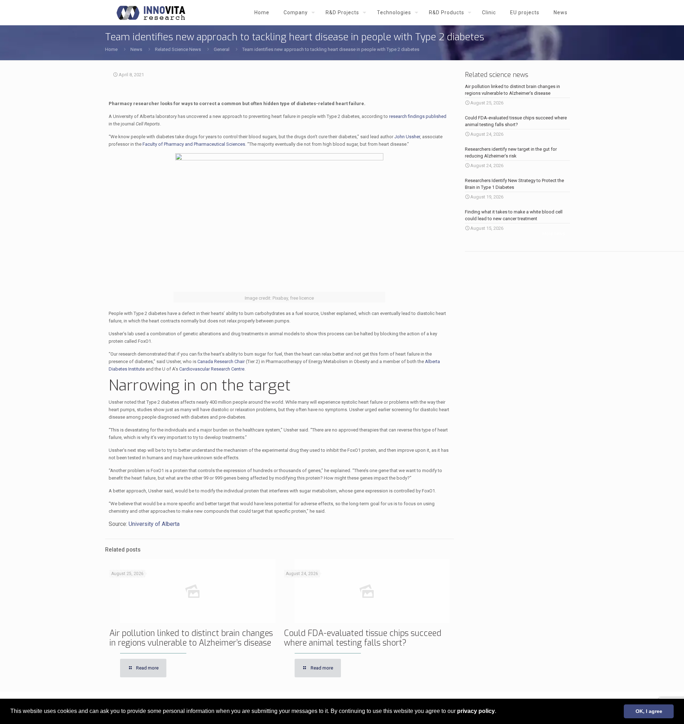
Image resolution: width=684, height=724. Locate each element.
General (221, 49)
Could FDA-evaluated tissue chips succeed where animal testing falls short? (362, 638)
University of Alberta (154, 524)
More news (553, 233)
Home (111, 49)
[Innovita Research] (150, 12)
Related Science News (178, 49)
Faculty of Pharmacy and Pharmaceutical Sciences (193, 144)
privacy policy (476, 711)
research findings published (417, 116)
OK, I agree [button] (649, 711)
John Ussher (407, 136)
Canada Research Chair (221, 361)
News (136, 49)
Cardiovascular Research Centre (211, 369)
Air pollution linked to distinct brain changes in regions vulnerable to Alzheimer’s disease (191, 638)
